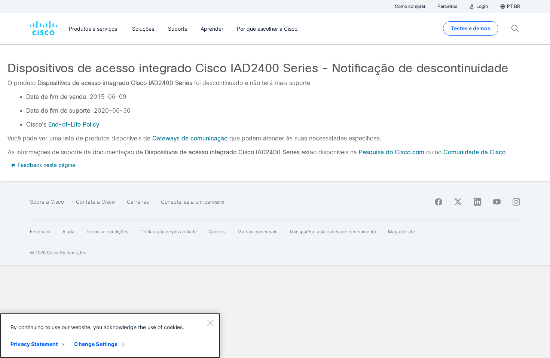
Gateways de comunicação (189, 138)
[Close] (210, 323)
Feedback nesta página (45, 165)
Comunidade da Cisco (474, 152)
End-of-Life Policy (73, 124)
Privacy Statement (34, 344)
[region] (110, 335)
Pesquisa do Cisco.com (391, 152)
